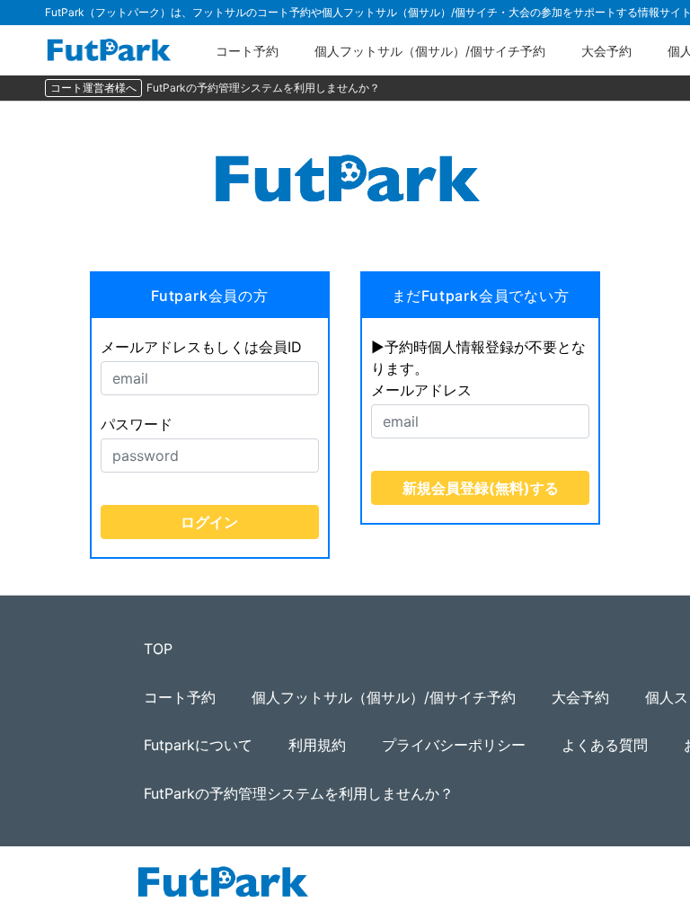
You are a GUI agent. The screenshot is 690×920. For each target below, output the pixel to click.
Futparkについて (198, 745)
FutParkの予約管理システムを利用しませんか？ (263, 87)
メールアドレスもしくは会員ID (201, 347)
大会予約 (606, 50)
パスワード (136, 424)
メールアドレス (421, 390)
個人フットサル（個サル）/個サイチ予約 (429, 50)
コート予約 (247, 50)
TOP (158, 649)
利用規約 (317, 745)
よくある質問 (605, 745)
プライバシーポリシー (454, 745)
